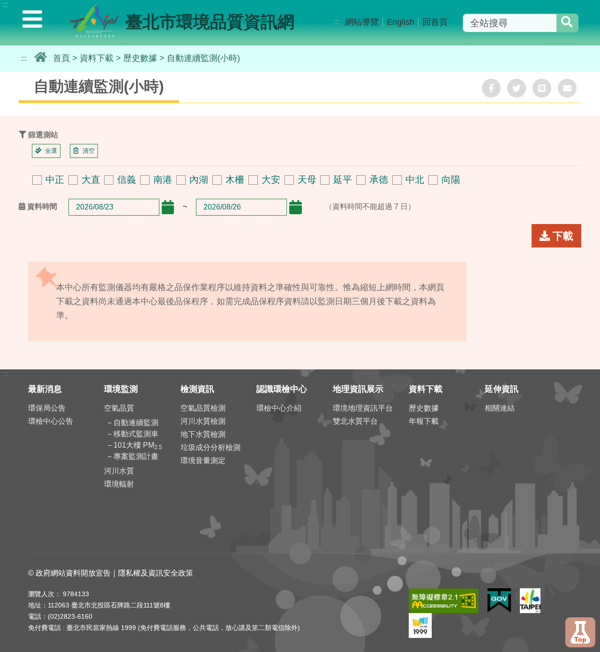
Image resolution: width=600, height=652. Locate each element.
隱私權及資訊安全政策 (155, 573)
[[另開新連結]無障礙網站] (444, 593)
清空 (88, 150)
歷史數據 (140, 58)
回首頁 (435, 22)
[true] (566, 23)
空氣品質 (119, 408)
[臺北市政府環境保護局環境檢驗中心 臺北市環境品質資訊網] (94, 25)
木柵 (234, 179)
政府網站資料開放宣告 (73, 573)
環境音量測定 (202, 461)
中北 (414, 179)
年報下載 (424, 421)
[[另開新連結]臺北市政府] (530, 593)
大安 (271, 179)
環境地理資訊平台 (363, 408)
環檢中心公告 (50, 421)
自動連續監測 (135, 423)
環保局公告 (47, 408)
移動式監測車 (135, 434)
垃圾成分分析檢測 (210, 447)
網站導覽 (362, 22)
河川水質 (119, 471)
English (400, 22)
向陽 (451, 179)
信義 (126, 179)
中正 (54, 179)
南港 (162, 179)
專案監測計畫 (135, 456)
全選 (51, 150)
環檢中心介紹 (278, 408)
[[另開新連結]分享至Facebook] (491, 88)
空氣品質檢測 (202, 408)
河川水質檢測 (202, 421)
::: (5, 4)
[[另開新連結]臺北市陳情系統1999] (420, 618)
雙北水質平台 (355, 421)
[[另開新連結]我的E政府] (499, 593)
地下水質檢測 (202, 434)
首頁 (61, 58)
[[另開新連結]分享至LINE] (541, 88)
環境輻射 (119, 484)
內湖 (198, 179)
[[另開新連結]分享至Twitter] (516, 88)
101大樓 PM (137, 445)
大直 (91, 179)
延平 (342, 179)
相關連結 (500, 408)
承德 (378, 179)
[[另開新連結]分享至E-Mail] (567, 88)
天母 (307, 179)
